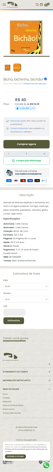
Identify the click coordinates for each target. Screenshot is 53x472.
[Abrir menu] (4, 5)
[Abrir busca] (37, 4)
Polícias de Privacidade (13, 405)
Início (5, 394)
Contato (6, 398)
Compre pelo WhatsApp (28, 160)
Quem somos (9, 409)
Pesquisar (7, 401)
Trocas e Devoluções (12, 413)
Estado (7, 293)
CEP (5, 306)
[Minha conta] (41, 5)
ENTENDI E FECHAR (15, 456)
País (5, 280)
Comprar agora (26, 144)
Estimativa (14, 320)
